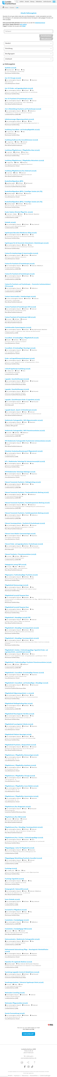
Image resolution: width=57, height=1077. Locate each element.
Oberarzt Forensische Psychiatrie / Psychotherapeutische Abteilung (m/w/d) (27, 503)
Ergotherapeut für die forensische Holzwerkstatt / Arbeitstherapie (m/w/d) (27, 243)
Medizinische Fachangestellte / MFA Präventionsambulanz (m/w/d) (25, 430)
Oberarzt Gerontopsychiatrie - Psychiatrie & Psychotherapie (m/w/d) (25, 523)
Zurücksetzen (46, 36)
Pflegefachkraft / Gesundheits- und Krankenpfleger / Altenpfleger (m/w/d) (26, 683)
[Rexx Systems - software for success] (50, 1025)
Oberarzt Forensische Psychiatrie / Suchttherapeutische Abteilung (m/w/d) (27, 513)
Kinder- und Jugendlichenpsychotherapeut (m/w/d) (20, 358)
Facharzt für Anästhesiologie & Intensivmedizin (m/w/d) (21, 253)
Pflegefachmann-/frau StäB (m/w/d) (15, 817)
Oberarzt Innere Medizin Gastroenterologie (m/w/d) (20, 533)
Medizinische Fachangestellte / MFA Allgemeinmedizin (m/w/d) (24, 420)
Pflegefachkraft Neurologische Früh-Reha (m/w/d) (19, 714)
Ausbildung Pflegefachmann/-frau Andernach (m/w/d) (20, 171)
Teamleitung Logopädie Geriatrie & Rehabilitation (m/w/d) (22, 972)
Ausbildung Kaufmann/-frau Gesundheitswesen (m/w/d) (21, 140)
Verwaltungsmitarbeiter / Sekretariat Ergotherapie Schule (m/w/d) (24, 982)
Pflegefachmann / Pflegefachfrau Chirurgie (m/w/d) (20, 776)
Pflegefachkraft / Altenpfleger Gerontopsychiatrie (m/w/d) (22, 628)
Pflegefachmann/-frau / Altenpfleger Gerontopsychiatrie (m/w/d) (24, 827)
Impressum (17, 1075)
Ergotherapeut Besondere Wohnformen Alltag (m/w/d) (21, 233)
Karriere (12, 7)
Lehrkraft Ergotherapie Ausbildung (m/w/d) (17, 369)
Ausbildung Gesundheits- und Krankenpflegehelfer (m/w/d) (22, 129)
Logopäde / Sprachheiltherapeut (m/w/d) (17, 379)
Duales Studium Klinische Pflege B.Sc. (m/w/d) (19, 212)
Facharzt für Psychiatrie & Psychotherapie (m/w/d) (20, 263)
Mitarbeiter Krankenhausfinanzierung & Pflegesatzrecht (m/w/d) (24, 451)
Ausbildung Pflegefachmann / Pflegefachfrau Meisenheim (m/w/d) (24, 160)
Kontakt (27, 1)
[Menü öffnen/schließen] (54, 2)
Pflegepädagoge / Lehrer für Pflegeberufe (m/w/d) (19, 848)
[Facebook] (25, 1067)
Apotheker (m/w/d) (10, 68)
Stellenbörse (39, 1)
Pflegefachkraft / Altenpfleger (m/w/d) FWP (17, 617)
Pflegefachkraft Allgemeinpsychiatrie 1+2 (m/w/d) (19, 693)
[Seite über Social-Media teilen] (28, 1062)
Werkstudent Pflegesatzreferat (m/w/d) (16, 1003)
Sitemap (32, 1)
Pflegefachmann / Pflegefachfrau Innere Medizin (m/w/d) (21, 786)
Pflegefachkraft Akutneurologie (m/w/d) (16, 585)
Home (6, 7)
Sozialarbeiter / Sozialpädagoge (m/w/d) (17, 920)
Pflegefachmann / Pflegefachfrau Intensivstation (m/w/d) (21, 796)
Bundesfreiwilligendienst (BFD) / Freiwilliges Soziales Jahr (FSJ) (23, 191)
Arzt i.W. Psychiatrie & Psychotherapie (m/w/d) (18, 98)
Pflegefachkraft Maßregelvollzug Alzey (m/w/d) (19, 703)
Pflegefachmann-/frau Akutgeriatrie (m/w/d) (18, 806)
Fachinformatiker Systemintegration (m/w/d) (18, 327)
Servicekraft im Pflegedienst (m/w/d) (16, 910)
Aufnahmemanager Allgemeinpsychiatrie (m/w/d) (19, 119)
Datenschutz (25, 1075)
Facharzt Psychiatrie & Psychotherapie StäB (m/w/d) (20, 317)
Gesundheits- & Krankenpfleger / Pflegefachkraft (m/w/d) (22, 338)
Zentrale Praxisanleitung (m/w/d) (15, 1013)
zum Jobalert (28, 1034)
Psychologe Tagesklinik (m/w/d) (14, 879)
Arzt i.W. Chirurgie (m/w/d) (13, 78)
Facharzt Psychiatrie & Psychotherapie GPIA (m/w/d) (20, 307)
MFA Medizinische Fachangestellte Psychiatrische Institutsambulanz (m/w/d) (28, 441)
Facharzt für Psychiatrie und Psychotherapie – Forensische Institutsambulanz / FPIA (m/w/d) (28, 285)
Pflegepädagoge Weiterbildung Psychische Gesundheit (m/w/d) (23, 858)
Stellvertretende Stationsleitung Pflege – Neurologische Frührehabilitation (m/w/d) (26, 950)
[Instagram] (28, 1067)
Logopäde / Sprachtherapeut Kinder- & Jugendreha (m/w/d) (22, 399)
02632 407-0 (29, 1056)
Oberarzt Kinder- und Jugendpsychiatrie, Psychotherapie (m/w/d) (24, 544)
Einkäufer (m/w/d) (10, 222)
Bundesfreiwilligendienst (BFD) (14, 181)
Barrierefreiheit (34, 1075)
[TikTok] (32, 1067)
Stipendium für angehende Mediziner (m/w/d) (18, 962)
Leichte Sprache (47, 1)
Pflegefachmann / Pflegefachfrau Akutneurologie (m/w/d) (21, 755)
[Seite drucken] (22, 1062)
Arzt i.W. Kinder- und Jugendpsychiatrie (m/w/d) (19, 88)
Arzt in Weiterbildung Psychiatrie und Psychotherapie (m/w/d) (23, 109)
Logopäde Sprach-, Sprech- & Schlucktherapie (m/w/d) (21, 410)
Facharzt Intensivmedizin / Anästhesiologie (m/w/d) (20, 296)
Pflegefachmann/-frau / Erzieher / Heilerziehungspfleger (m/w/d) (24, 837)
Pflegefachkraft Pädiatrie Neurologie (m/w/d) (18, 734)
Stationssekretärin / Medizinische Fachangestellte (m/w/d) (22, 939)
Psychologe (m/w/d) (11, 868)
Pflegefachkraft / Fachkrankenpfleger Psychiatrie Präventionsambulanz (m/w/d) (28, 662)
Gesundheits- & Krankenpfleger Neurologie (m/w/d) (20, 348)
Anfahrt (22, 1)
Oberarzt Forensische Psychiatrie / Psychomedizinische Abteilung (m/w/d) (27, 492)
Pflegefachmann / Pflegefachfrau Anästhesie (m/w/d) (20, 765)
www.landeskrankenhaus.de (28, 1058)
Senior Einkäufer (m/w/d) (12, 899)
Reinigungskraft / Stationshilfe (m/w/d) (16, 889)
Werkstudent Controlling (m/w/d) (15, 993)
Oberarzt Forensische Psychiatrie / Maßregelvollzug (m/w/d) (23, 482)
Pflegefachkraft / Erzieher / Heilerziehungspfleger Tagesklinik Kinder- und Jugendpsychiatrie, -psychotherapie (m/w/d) (26, 651)
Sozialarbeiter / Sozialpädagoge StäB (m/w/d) (18, 929)
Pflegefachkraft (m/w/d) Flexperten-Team (17, 595)
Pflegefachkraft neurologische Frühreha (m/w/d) (19, 724)
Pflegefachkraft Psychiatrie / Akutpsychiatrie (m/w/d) (20, 745)
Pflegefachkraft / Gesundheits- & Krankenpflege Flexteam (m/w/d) (24, 672)
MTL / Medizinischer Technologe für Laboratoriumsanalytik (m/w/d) (25, 461)
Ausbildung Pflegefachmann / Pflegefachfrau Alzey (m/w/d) (22, 150)
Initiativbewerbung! (40, 22)
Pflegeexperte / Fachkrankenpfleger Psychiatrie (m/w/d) (21, 575)
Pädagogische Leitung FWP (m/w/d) (15, 564)
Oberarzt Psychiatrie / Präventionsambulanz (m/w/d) (20, 554)
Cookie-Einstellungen (45, 1075)
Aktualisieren (46, 39)
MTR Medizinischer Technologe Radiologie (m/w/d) (20, 472)
